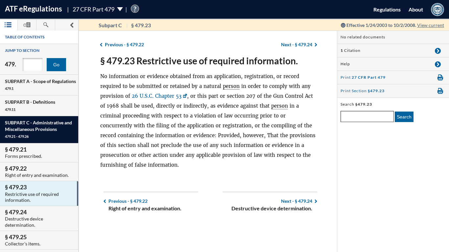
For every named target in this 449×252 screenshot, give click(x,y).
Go (56, 64)
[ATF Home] (437, 9)
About (416, 9)
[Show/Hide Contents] (438, 50)
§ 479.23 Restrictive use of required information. (199, 60)
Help (345, 63)
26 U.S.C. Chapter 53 (156, 96)
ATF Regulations (33, 8)
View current (430, 25)
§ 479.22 (124, 44)
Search (404, 116)
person (231, 86)
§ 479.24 (296, 44)
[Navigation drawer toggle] (71, 25)
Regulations (387, 9)
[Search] (45, 25)
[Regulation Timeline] (27, 25)
